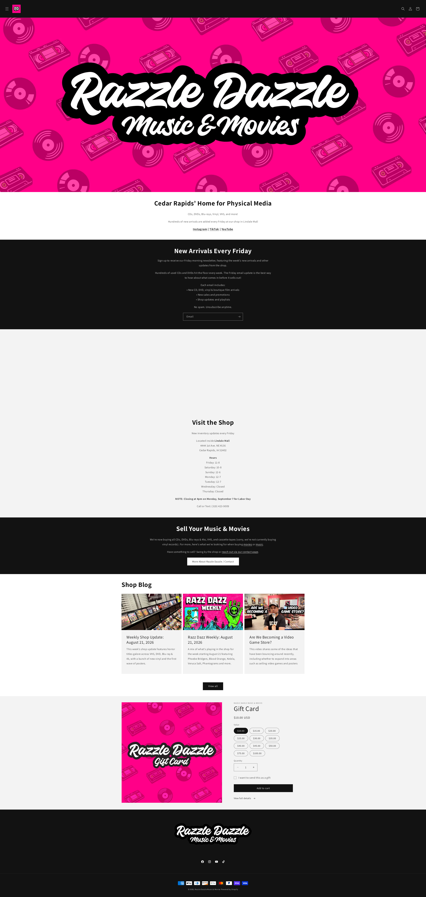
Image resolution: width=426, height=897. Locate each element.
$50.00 (272, 745)
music (259, 544)
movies (247, 544)
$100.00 (257, 753)
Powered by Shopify (229, 889)
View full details (243, 798)
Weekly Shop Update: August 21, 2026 (145, 640)
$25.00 (241, 738)
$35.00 (272, 738)
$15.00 (256, 730)
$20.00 (272, 730)
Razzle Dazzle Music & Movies (207, 889)
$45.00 (256, 745)
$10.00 (240, 730)
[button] (7, 8)
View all (213, 686)
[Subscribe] (239, 317)
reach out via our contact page (240, 552)
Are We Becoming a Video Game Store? (271, 640)
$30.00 (256, 738)
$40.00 (241, 745)
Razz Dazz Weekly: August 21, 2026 (210, 640)
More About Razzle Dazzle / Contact (213, 561)
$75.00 (241, 753)
